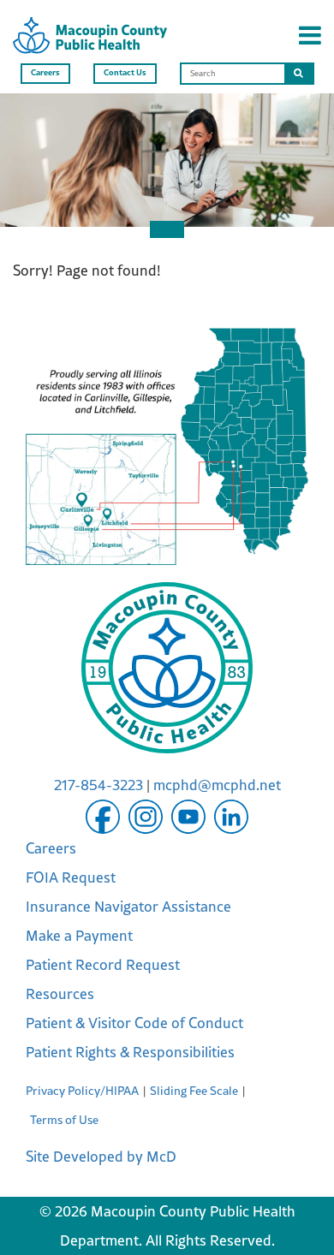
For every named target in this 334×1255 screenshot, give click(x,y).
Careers (45, 72)
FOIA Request (71, 877)
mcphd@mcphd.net (217, 785)
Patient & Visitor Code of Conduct (134, 1023)
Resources (60, 994)
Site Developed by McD (101, 1156)
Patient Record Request (103, 965)
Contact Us (125, 72)
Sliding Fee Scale (194, 1090)
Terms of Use (64, 1119)
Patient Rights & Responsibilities (130, 1052)
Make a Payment (79, 935)
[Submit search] (298, 73)
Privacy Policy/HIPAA (82, 1090)
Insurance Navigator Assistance (128, 906)
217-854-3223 (98, 785)
